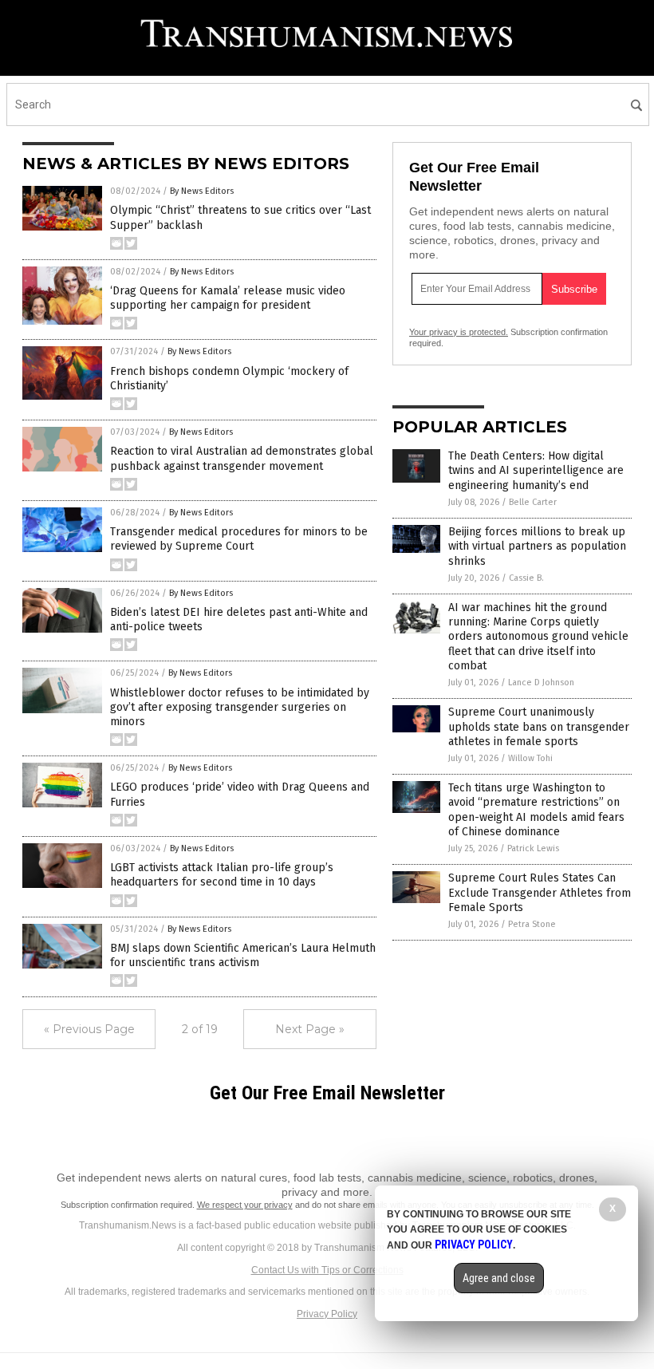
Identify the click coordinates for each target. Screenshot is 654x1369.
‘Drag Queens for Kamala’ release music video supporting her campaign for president (227, 298)
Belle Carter (533, 502)
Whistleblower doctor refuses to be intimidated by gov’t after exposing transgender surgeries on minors (239, 707)
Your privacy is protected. (458, 332)
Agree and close (499, 1278)
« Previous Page (89, 1029)
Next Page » (310, 1029)
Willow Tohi (530, 758)
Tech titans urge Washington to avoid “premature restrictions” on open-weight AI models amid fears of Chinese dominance (536, 809)
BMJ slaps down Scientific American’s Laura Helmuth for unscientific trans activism (243, 955)
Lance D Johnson (541, 682)
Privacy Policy (327, 1314)
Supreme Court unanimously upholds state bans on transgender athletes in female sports (538, 726)
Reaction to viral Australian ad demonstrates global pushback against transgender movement (241, 458)
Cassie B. (526, 578)
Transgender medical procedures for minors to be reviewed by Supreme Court (239, 539)
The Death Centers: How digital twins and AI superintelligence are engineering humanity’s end (536, 470)
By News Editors (202, 191)
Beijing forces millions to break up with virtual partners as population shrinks (537, 546)
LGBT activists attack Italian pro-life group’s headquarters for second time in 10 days (221, 875)
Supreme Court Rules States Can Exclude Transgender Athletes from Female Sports (539, 892)
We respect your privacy (245, 1204)
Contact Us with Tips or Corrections (327, 1270)
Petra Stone (532, 924)
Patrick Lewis (533, 848)
